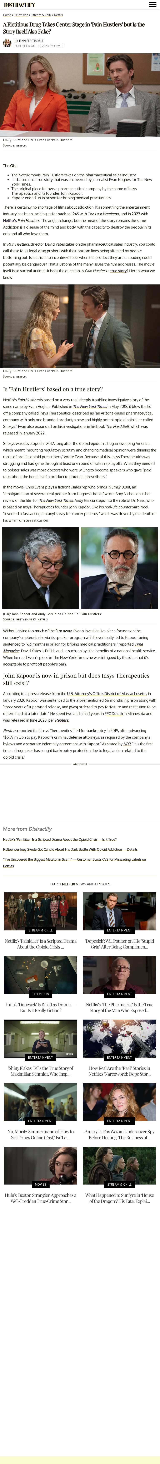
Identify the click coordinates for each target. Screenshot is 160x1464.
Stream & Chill (41, 15)
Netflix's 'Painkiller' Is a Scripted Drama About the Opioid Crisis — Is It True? (60, 839)
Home (7, 15)
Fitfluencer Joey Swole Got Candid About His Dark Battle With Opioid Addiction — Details (70, 849)
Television (21, 15)
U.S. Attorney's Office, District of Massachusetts (106, 693)
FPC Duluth (114, 713)
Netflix (58, 15)
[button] (153, 5)
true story (118, 270)
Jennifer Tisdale (31, 41)
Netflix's (10, 220)
